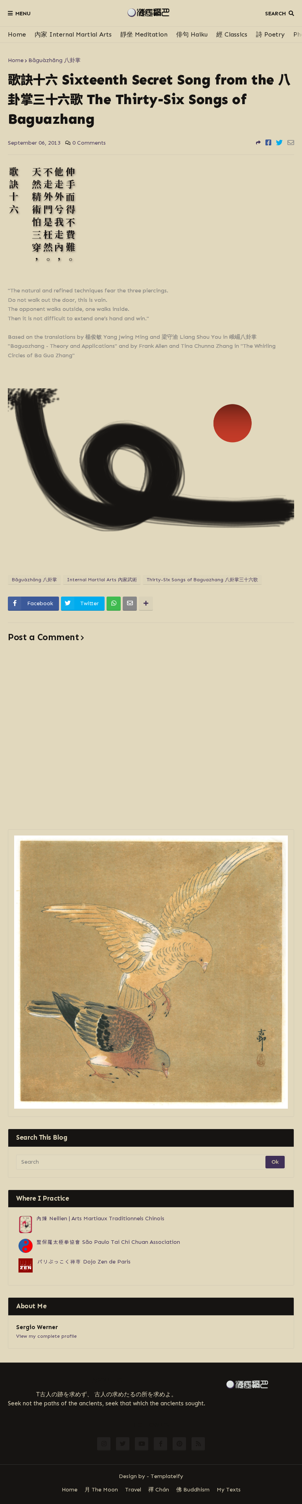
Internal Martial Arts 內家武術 (102, 579)
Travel (133, 1489)
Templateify (167, 1476)
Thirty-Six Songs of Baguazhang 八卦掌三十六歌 (202, 579)
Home (17, 34)
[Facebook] (268, 142)
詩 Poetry (270, 34)
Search (275, 13)
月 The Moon (101, 1489)
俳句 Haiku (192, 34)
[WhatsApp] (114, 604)
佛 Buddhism (193, 1489)
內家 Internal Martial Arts (73, 34)
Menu (23, 13)
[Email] (290, 142)
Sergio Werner (37, 1327)
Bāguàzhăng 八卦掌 (54, 60)
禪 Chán (158, 1489)
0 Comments (89, 143)
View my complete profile (46, 1336)
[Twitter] (279, 142)
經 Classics (231, 34)
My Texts (229, 1489)
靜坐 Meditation (144, 34)
